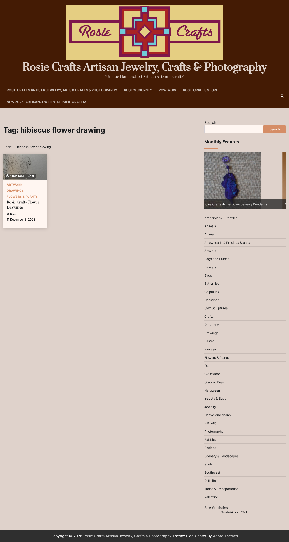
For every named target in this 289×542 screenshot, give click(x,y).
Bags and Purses (216, 259)
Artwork (15, 184)
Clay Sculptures (216, 308)
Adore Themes (225, 536)
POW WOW (167, 90)
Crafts (208, 316)
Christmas (211, 300)
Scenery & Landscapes (221, 456)
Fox (207, 366)
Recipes (210, 448)
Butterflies (211, 283)
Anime (209, 234)
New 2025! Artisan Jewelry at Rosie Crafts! (46, 102)
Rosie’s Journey (138, 90)
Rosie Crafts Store (200, 90)
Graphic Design (215, 382)
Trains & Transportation (221, 489)
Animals (210, 226)
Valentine (211, 497)
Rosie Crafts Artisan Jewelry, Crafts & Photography (144, 67)
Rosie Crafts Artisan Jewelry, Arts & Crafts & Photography (62, 90)
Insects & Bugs (215, 398)
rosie (14, 214)
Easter (209, 341)
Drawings (15, 190)
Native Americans (217, 415)
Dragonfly (211, 324)
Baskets (210, 267)
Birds (208, 275)
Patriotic (210, 423)
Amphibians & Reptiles (220, 218)
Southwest (212, 472)
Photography (214, 431)
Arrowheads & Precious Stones (227, 242)
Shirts (208, 464)
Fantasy (210, 349)
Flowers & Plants (22, 196)
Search (210, 122)
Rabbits (210, 439)
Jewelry (210, 407)
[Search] (282, 96)
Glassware (212, 374)
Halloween (212, 390)
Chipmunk (211, 292)
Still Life (210, 481)
